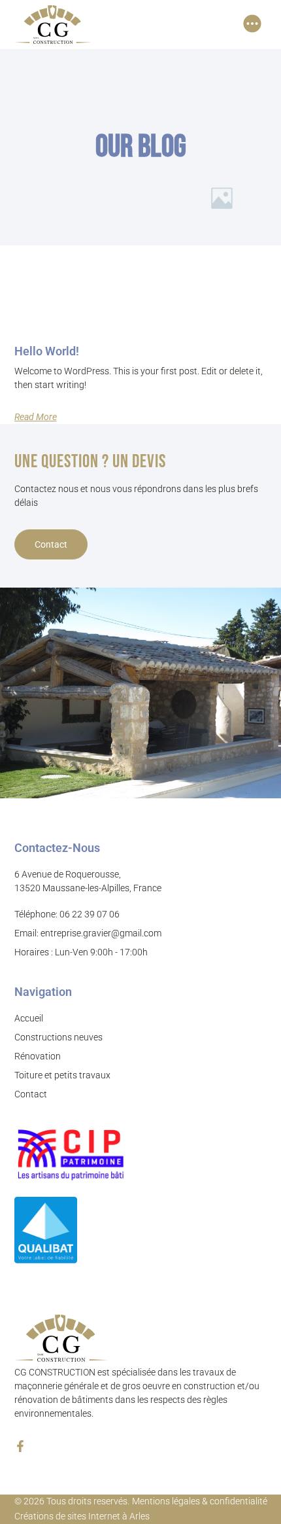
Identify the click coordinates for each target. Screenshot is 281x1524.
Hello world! (46, 351)
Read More (35, 417)
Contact (51, 544)
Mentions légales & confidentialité (199, 1501)
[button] (252, 25)
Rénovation (37, 1056)
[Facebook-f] (20, 1446)
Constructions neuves (58, 1037)
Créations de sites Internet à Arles (82, 1516)
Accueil (28, 1018)
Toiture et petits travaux (62, 1075)
